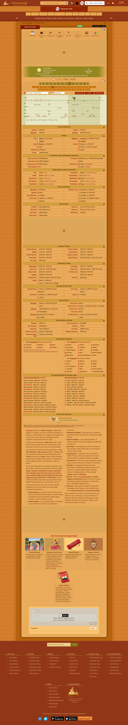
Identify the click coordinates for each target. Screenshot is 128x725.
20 (47, 89)
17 (94, 87)
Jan (43, 83)
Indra (40, 147)
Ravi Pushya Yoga (46, 473)
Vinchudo (56, 75)
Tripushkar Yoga (35, 473)
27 (73, 89)
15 (86, 87)
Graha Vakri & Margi (35, 670)
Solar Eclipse (13, 657)
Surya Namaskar (85, 476)
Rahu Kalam (32, 266)
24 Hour (66, 79)
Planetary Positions (35, 664)
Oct (77, 83)
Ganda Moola (63, 75)
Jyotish (75, 14)
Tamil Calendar (114, 664)
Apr (55, 83)
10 (68, 87)
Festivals (69, 14)
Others (99, 14)
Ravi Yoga (71, 75)
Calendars (43, 14)
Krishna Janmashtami (93, 490)
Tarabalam (73, 342)
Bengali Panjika (53, 703)
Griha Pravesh (54, 660)
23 (58, 89)
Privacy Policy (75, 702)
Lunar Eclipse (13, 660)
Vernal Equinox (13, 664)
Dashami (41, 141)
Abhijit (34, 252)
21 (51, 89)
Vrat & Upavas (60, 14)
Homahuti (33, 303)
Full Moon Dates (34, 657)
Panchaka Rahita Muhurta (31, 377)
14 (83, 87)
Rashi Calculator (54, 694)
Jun (62, 83)
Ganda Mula (42, 470)
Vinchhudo (49, 470)
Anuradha (83, 138)
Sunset (75, 130)
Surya (75, 474)
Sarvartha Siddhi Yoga (37, 475)
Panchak (72, 657)
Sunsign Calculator (54, 697)
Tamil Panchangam (115, 657)
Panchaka (34, 470)
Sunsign (33, 192)
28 (77, 89)
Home (28, 14)
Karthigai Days (114, 667)
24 (62, 89)
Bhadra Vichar (74, 664)
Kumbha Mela (53, 707)
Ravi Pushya (93, 670)
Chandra (69, 474)
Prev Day (79, 93)
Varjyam (34, 274)
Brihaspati (83, 474)
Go (75, 644)
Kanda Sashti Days (115, 673)
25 (66, 89)
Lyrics (88, 14)
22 (54, 89)
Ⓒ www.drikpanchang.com (75, 700)
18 (39, 89)
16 (90, 87)
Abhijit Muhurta (71, 453)
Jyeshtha (82, 141)
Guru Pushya (94, 673)
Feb (47, 83)
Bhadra (28, 470)
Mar (51, 83)
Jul (66, 83)
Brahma (41, 144)
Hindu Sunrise (53, 691)
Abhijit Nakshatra (75, 673)
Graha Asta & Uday (35, 667)
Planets (81, 14)
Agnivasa (33, 309)
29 (81, 89)
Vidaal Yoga (84, 75)
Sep (73, 83)
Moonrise (33, 132)
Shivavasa (33, 314)
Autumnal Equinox (14, 670)
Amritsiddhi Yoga (95, 660)
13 (79, 87)
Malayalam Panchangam (56, 700)
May (58, 83)
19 (43, 89)
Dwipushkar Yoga (95, 664)
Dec (84, 83)
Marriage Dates (54, 657)
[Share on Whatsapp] (79, 26)
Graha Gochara (34, 673)
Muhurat (51, 14)
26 (69, 89)
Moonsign (33, 189)
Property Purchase (55, 667)
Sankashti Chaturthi (77, 490)
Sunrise (34, 130)
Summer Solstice (14, 667)
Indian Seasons (53, 687)
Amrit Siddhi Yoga (49, 475)
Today (89, 93)
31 (88, 89)
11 (71, 87)
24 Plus (73, 79)
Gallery (93, 14)
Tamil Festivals (114, 670)
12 (75, 87)
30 (84, 89)
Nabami (41, 138)
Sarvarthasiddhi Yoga (96, 657)
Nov (81, 83)
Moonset (74, 132)
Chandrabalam (33, 342)
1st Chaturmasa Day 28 (47, 75)
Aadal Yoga (77, 75)
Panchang (35, 14)
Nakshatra (74, 138)
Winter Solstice (13, 673)
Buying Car (53, 664)
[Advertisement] (64, 52)
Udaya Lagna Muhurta (71, 377)
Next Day (99, 93)
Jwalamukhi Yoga (31, 477)
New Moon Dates (34, 660)
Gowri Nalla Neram (115, 660)
